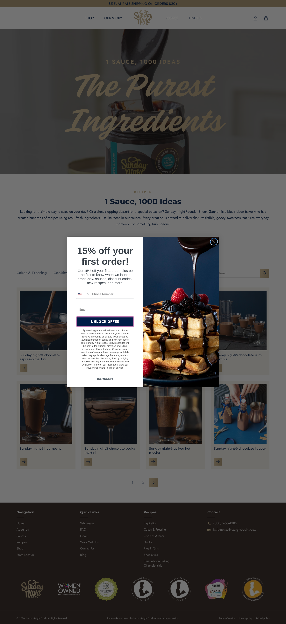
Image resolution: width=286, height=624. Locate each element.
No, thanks (105, 378)
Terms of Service (115, 367)
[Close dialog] (214, 241)
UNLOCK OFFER (105, 321)
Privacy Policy (93, 367)
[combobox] (83, 294)
